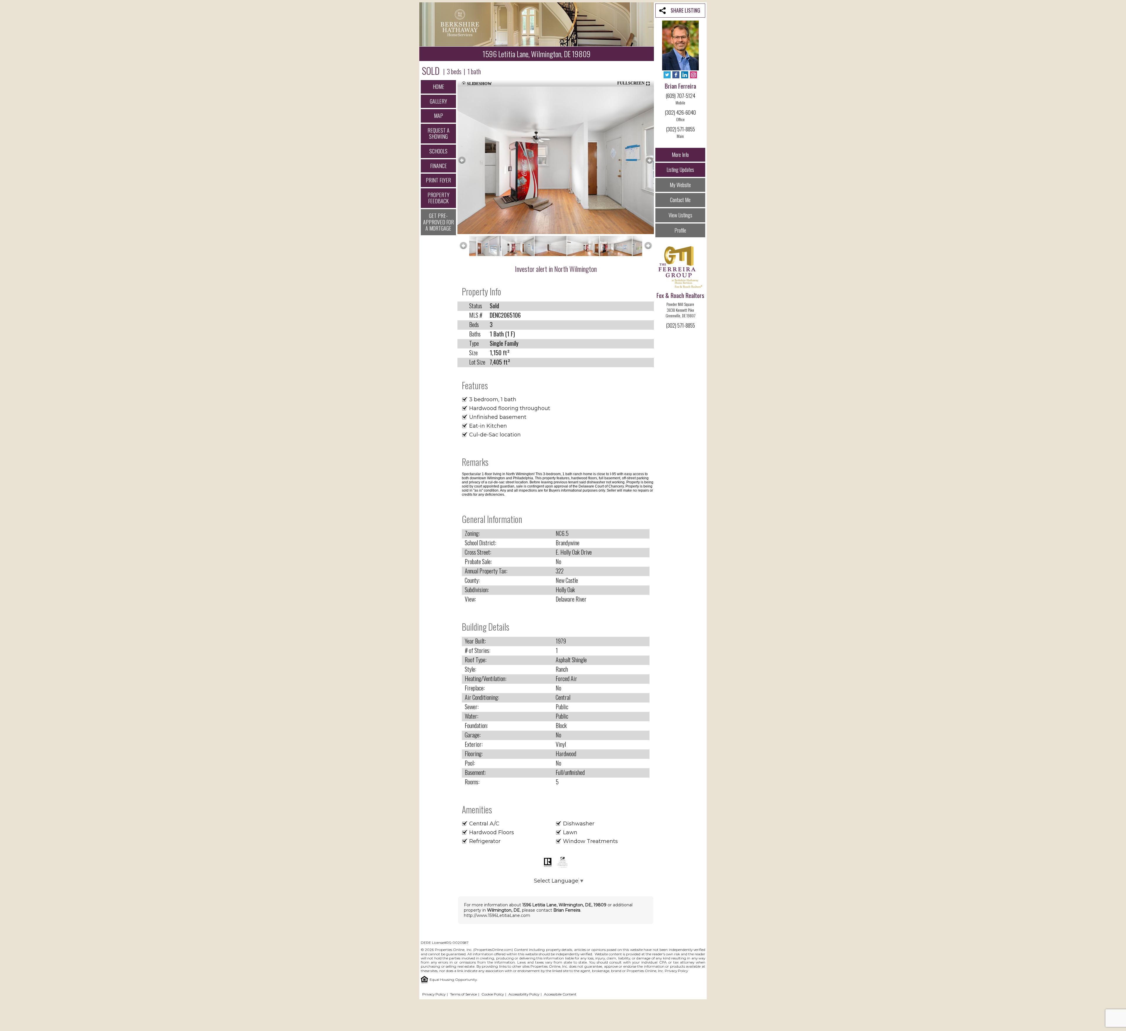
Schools (438, 151)
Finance (438, 166)
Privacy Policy (676, 971)
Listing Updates (680, 169)
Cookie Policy (492, 994)
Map (438, 115)
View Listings (680, 215)
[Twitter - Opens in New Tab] (667, 75)
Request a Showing (439, 133)
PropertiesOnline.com (493, 949)
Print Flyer (438, 180)
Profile (680, 230)
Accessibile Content (560, 994)
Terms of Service (463, 994)
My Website (680, 185)
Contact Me (680, 200)
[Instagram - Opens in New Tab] (693, 75)
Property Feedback (439, 198)
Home (438, 86)
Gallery (438, 101)
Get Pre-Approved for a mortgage (438, 222)
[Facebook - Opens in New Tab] (675, 75)
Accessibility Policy (523, 994)
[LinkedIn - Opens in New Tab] (684, 75)
